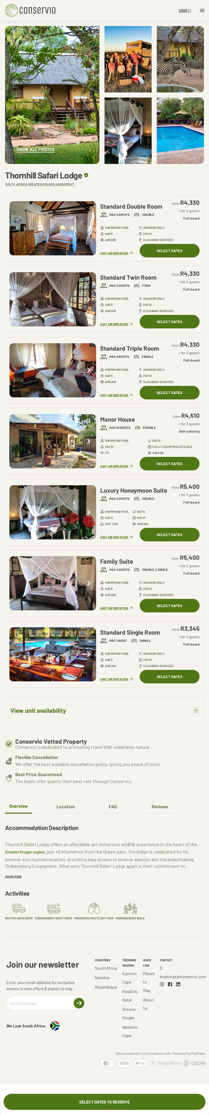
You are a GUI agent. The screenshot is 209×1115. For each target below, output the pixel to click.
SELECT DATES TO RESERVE (104, 1101)
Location (66, 806)
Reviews (160, 806)
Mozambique (106, 986)
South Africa (106, 968)
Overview (18, 806)
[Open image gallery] (52, 95)
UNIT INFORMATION (114, 253)
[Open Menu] (202, 10)
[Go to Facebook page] (170, 984)
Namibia (102, 977)
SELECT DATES (169, 250)
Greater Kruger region (25, 851)
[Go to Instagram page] (162, 984)
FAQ (113, 806)
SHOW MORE (13, 876)
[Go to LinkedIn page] (178, 984)
